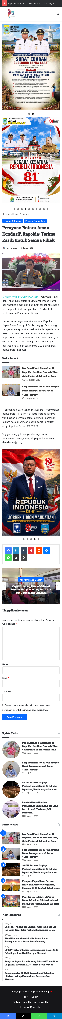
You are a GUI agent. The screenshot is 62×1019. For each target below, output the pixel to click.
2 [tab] (33, 114)
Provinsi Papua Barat (35, 220)
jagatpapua (12, 248)
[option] (31, 586)
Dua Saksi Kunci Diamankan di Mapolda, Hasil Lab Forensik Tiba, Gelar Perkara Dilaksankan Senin (40, 372)
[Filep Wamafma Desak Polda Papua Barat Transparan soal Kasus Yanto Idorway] (11, 390)
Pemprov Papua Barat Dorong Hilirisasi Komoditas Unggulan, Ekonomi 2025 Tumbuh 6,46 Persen (41, 884)
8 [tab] (40, 209)
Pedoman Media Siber (31, 1007)
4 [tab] (25, 209)
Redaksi (17, 1001)
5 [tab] (29, 209)
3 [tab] (22, 209)
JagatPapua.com (31, 996)
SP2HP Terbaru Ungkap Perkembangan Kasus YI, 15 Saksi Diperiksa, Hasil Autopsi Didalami (39, 786)
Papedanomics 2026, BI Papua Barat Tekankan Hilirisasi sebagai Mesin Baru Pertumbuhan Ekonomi (40, 900)
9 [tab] (44, 209)
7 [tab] (36, 209)
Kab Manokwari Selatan (31, 578)
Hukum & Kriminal (21, 214)
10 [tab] (47, 209)
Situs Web (7, 691)
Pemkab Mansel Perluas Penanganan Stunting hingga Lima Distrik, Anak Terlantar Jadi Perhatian (31, 589)
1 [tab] (29, 114)
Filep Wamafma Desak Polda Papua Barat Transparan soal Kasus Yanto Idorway (40, 390)
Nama (6, 664)
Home (7, 214)
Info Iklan (27, 1001)
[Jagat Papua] (11, 13)
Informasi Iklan (41, 1001)
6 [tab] (33, 209)
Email (5, 677)
